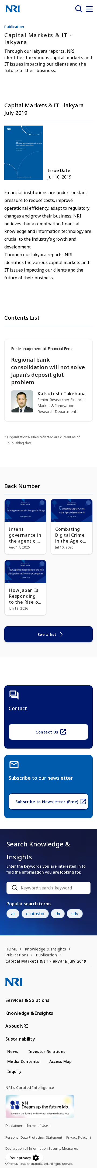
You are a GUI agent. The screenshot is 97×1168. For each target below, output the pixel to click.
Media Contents (23, 1061)
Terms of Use (37, 1125)
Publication (46, 954)
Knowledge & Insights (45, 949)
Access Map (60, 1061)
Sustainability (20, 1039)
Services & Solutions (27, 1000)
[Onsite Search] (78, 9)
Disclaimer (13, 1125)
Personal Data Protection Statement (33, 1137)
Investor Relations (46, 1051)
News (12, 1051)
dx (58, 914)
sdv (74, 914)
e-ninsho (35, 914)
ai (13, 914)
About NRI (16, 1026)
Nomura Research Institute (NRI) (13, 8)
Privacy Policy (77, 1137)
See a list (47, 634)
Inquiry (14, 1071)
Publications (17, 954)
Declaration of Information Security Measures (41, 1148)
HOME (11, 949)
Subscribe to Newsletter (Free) (46, 801)
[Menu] (89, 8)
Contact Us (47, 732)
